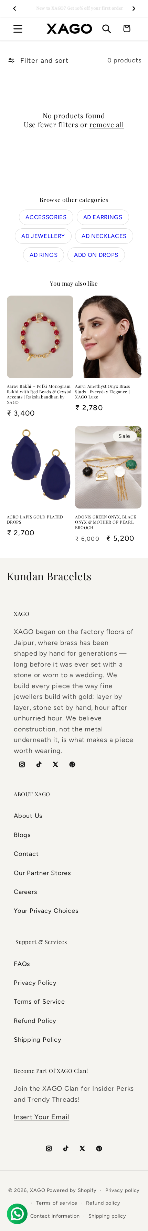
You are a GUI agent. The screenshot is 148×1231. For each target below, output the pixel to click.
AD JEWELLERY (43, 235)
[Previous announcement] (14, 8)
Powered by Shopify (72, 1190)
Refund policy (103, 1203)
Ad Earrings (103, 217)
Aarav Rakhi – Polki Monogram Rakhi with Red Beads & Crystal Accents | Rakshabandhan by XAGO (39, 394)
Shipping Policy (38, 1039)
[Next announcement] (133, 8)
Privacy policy (122, 1190)
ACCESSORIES (45, 217)
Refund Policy (35, 1021)
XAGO (37, 1190)
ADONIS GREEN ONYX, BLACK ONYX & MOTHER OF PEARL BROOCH (105, 522)
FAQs (22, 964)
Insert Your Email (41, 1117)
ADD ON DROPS (96, 254)
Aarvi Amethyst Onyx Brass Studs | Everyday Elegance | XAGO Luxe (102, 391)
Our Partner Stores (42, 873)
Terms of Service (39, 1001)
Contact (26, 854)
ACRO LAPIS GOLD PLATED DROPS (35, 519)
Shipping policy (107, 1216)
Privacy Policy (35, 983)
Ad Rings (43, 254)
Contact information (55, 1216)
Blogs (22, 835)
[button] (18, 28)
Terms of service (57, 1203)
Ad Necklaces (104, 235)
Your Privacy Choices (46, 911)
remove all (106, 124)
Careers (25, 892)
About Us (28, 816)
